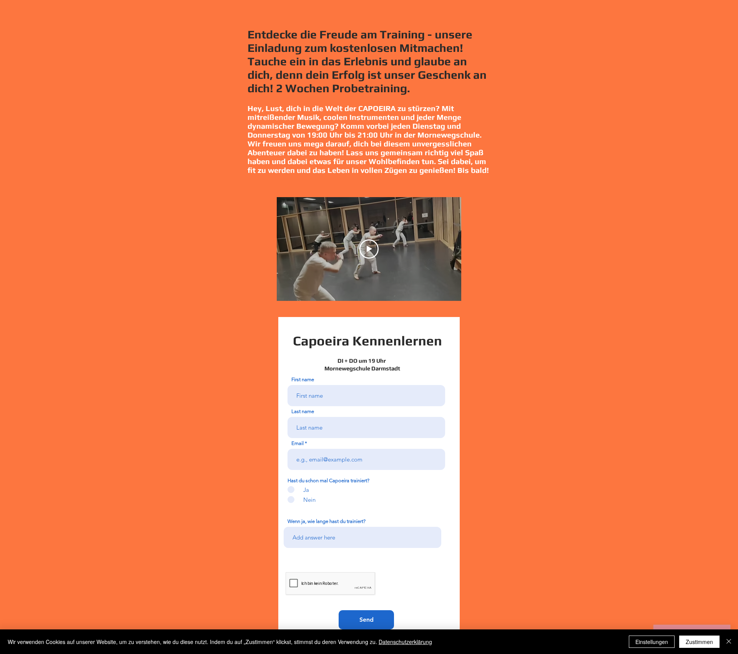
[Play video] (369, 249)
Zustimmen (699, 642)
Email (297, 443)
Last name (302, 411)
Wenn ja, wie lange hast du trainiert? (327, 521)
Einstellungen (651, 642)
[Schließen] (728, 642)
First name (302, 379)
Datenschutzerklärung (405, 642)
